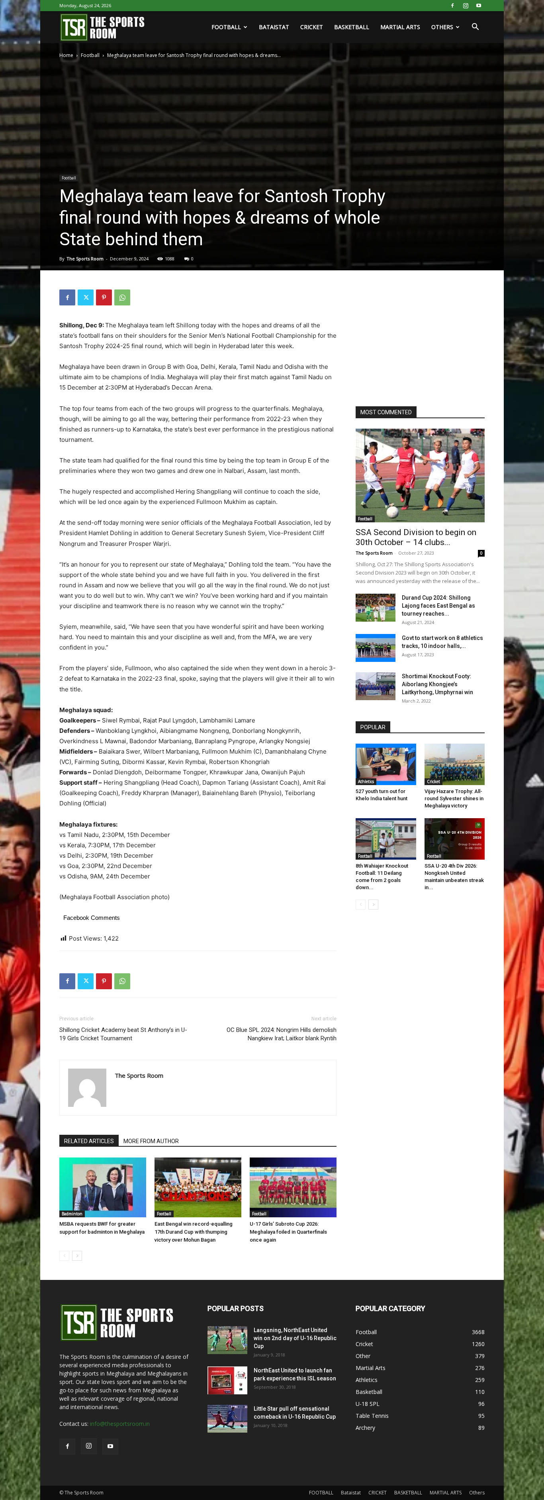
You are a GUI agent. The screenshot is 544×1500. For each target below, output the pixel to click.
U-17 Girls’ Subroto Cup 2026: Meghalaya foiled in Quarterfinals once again (288, 1232)
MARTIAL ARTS (400, 27)
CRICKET (311, 27)
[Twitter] (86, 297)
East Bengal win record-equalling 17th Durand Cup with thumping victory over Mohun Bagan (194, 1232)
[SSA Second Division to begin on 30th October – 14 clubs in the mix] (420, 475)
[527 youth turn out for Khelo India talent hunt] (386, 764)
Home (66, 55)
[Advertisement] (415, 339)
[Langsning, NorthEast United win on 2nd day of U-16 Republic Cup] (227, 1340)
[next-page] (77, 1256)
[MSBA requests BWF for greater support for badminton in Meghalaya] (102, 1187)
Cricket (433, 781)
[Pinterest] (104, 297)
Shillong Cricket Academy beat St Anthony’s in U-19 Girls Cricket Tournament (123, 1034)
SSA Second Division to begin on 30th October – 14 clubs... (416, 537)
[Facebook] (452, 5)
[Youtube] (479, 5)
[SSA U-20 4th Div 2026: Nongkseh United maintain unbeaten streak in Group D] (455, 839)
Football (90, 55)
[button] (475, 27)
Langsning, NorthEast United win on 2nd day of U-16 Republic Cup (295, 1338)
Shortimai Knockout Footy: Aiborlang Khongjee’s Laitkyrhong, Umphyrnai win (437, 684)
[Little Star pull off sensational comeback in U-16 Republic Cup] (227, 1419)
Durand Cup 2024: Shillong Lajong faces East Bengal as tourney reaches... (438, 605)
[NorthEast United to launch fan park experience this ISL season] (227, 1380)
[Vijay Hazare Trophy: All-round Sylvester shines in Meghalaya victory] (455, 764)
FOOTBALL (226, 27)
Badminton (72, 1214)
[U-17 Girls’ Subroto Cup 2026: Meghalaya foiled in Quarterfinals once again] (293, 1187)
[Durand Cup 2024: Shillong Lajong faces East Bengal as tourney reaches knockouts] (375, 608)
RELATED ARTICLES (89, 1141)
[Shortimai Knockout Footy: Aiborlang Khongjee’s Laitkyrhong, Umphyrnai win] (375, 686)
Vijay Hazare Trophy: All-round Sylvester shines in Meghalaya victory (454, 798)
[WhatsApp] (122, 297)
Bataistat (274, 27)
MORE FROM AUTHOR (151, 1141)
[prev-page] (64, 1256)
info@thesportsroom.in (120, 1423)
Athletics (366, 781)
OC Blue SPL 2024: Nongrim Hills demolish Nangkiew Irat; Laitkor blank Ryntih (282, 1034)
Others (442, 27)
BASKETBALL (351, 27)
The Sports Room (85, 259)
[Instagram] (466, 5)
